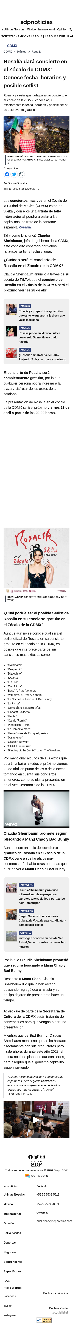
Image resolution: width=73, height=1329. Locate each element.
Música (21, 51)
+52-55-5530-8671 (47, 1204)
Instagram (10, 1315)
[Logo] (36, 22)
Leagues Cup (55, 36)
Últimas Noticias (14, 29)
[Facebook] (7, 173)
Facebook (10, 1296)
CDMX (8, 51)
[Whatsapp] (21, 173)
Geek (7, 1281)
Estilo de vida (12, 1233)
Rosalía (36, 51)
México (31, 29)
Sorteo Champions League (21, 36)
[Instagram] (42, 1157)
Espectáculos (13, 1271)
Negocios (10, 1252)
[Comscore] (36, 1175)
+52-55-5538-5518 (47, 1194)
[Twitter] (14, 173)
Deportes (10, 1242)
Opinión (62, 29)
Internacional (46, 29)
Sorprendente (13, 1261)
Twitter (8, 1305)
